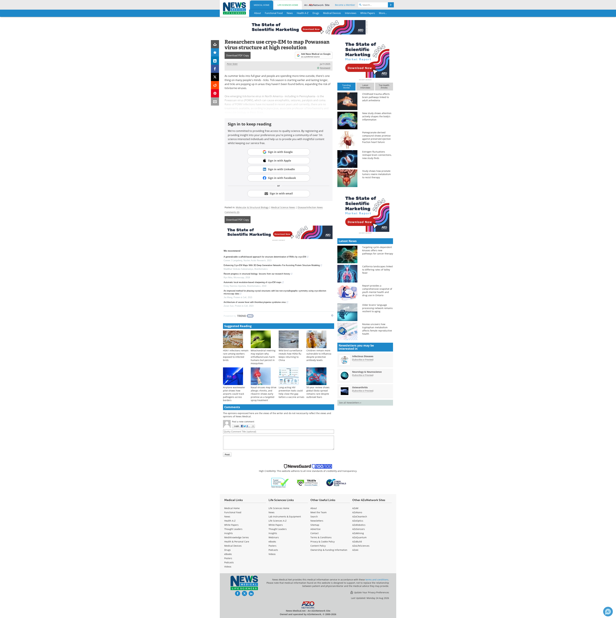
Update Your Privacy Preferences (371, 592)
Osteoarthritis (360, 387)
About (313, 508)
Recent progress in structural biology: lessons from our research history (257, 274)
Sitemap (314, 524)
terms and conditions (376, 579)
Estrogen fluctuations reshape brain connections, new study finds (377, 155)
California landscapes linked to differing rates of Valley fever (377, 269)
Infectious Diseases (362, 356)
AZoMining (358, 533)
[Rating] (215, 52)
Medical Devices (233, 545)
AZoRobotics (358, 524)
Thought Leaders (233, 529)
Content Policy (318, 545)
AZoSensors (358, 529)
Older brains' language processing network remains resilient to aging (377, 308)
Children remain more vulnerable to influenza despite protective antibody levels (318, 355)
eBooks (228, 554)
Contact (314, 533)
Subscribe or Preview (363, 359)
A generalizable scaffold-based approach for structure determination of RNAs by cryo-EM (265, 257)
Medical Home (261, 5)
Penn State (232, 63)
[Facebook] (215, 69)
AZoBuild (357, 541)
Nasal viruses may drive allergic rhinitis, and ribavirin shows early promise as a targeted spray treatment (263, 394)
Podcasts (229, 562)
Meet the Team (318, 512)
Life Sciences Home (288, 5)
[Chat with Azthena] (608, 611)
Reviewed (325, 67)
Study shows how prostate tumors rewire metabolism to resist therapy (376, 174)
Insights (228, 533)
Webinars (274, 537)
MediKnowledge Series (236, 537)
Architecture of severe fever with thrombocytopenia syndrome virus (255, 302)
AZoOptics (357, 520)
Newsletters (316, 520)
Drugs (227, 549)
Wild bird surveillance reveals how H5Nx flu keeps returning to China (290, 355)
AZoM (355, 508)
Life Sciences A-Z (278, 520)
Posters (228, 558)
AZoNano (357, 512)
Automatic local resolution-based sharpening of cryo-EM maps (252, 282)
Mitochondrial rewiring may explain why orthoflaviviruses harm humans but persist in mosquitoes (263, 357)
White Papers (231, 524)
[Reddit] (215, 85)
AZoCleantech (359, 516)
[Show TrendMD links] (332, 315)
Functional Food (232, 512)
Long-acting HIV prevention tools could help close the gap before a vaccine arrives (291, 392)
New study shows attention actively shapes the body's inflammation (376, 116)
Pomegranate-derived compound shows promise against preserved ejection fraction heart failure (376, 137)
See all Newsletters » (350, 402)
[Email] (215, 101)
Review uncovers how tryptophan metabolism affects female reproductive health (377, 329)
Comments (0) (232, 212)
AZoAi (355, 549)
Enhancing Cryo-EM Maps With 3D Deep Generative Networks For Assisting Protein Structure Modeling (272, 265)
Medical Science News (283, 207)
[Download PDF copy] (215, 44)
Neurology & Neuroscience (367, 371)
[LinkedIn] (215, 60)
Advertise (315, 529)
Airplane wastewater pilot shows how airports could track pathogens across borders (234, 394)
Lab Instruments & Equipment (285, 516)
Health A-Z (229, 520)
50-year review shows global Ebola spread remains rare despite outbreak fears (317, 392)
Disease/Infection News (310, 207)
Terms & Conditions (321, 537)
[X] (215, 77)
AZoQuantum (359, 537)
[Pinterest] (215, 93)
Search (314, 516)
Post (227, 454)
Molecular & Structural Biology (252, 207)
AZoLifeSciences (360, 545)
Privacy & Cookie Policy (322, 541)
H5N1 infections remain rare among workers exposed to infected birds (235, 355)
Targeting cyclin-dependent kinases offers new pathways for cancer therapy (377, 250)
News (227, 516)
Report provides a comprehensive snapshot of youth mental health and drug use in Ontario (377, 290)
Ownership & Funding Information (328, 549)
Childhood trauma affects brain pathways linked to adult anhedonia (376, 97)
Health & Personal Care (236, 541)
